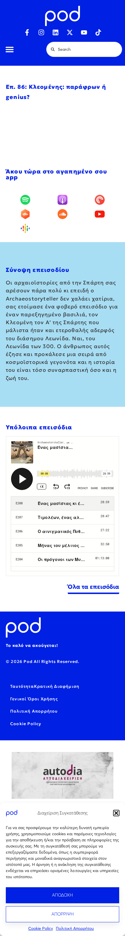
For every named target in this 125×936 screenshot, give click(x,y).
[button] (116, 813)
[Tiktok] (98, 32)
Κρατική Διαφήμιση (56, 686)
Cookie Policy (40, 928)
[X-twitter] (69, 32)
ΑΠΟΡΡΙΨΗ (62, 914)
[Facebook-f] (27, 32)
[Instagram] (41, 32)
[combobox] (84, 49)
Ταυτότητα (22, 686)
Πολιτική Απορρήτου (75, 928)
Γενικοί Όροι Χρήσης (34, 698)
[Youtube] (84, 32)
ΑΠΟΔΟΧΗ (62, 895)
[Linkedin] (55, 32)
